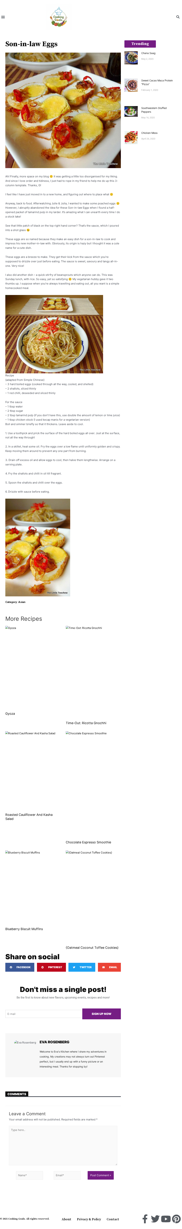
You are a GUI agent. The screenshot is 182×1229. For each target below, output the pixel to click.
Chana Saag (148, 53)
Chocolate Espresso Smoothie (88, 842)
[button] (3, 17)
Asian (21, 602)
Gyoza (10, 713)
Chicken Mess (149, 132)
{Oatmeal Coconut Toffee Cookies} (92, 947)
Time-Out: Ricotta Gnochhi (86, 723)
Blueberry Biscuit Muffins (24, 929)
